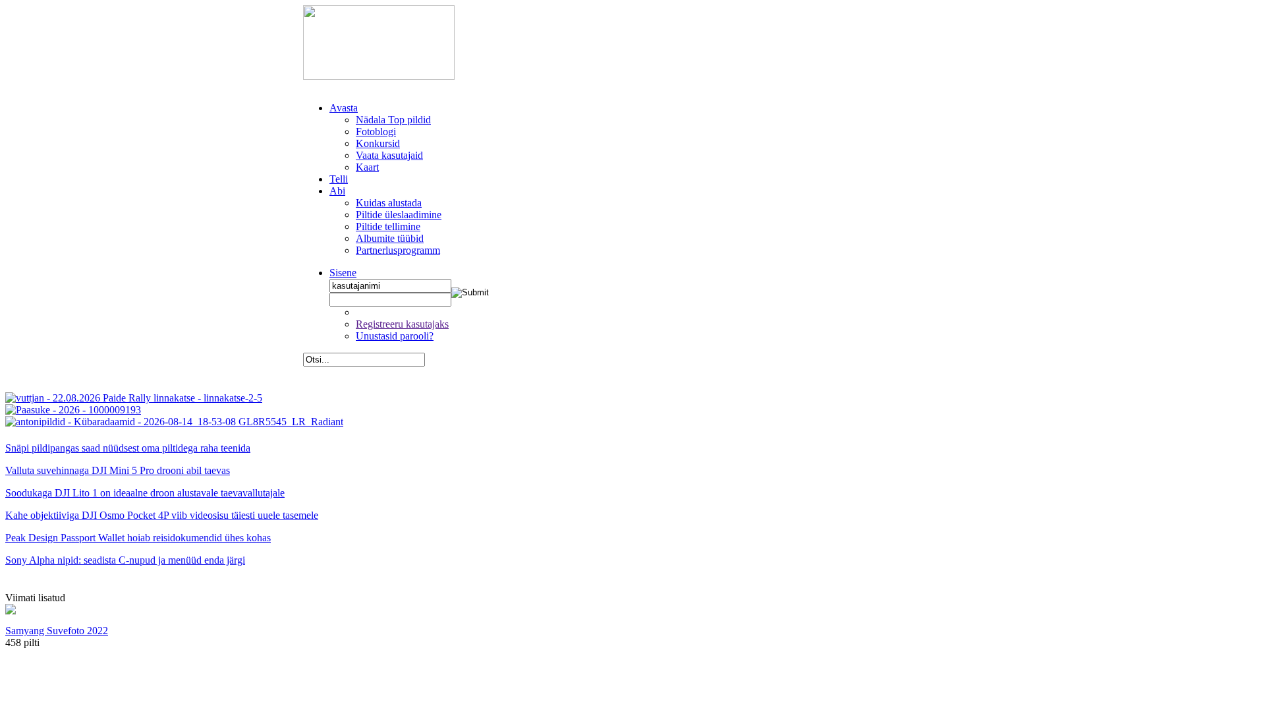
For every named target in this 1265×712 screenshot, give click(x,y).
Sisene (342, 272)
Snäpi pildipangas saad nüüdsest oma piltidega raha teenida (127, 448)
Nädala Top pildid (393, 119)
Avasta (343, 107)
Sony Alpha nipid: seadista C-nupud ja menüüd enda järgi (125, 560)
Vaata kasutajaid (389, 155)
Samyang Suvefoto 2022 (56, 630)
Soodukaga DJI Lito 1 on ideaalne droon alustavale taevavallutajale (145, 492)
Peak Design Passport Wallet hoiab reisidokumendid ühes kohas (138, 537)
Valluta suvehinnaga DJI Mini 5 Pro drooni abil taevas (117, 470)
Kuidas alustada (389, 202)
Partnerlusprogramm (398, 250)
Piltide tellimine (388, 226)
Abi (337, 190)
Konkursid (378, 143)
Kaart (367, 167)
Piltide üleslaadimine (398, 214)
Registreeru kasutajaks (402, 324)
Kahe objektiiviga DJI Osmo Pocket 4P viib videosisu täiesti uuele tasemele (161, 515)
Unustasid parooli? (395, 335)
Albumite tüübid (390, 238)
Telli (338, 179)
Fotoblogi (376, 131)
